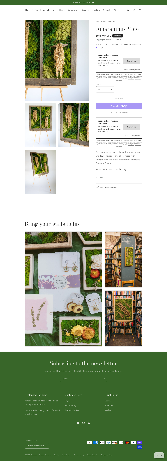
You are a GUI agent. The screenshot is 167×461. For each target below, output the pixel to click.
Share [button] (101, 177)
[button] (73, 10)
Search (108, 401)
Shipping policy (106, 455)
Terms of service (93, 455)
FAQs (67, 401)
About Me (109, 405)
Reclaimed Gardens (38, 455)
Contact (108, 410)
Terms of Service (72, 410)
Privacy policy (79, 455)
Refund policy (67, 455)
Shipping (99, 40)
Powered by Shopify (52, 455)
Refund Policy (70, 405)
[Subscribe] (104, 379)
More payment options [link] (119, 112)
